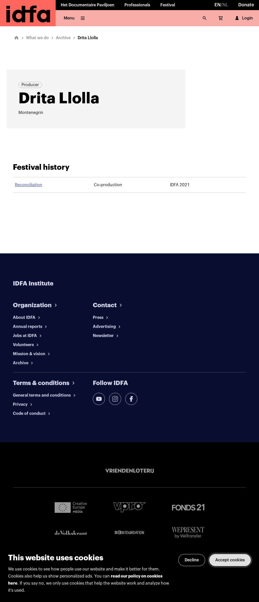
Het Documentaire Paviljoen (87, 5)
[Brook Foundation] (129, 532)
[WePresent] (188, 532)
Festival (167, 5)
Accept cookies (230, 560)
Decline (192, 560)
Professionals (137, 5)
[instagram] (115, 399)
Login (247, 18)
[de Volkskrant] (71, 533)
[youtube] (99, 399)
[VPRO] (129, 507)
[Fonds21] (188, 507)
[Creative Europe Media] (71, 507)
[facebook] (131, 399)
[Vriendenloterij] (129, 471)
